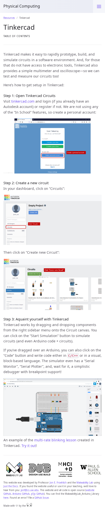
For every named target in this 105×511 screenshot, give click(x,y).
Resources (9, 17)
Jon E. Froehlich (58, 482)
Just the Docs (10, 486)
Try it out (28, 445)
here (5, 497)
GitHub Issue (41, 497)
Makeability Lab (84, 482)
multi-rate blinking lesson (55, 440)
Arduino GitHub (21, 493)
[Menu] (99, 6)
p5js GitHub (37, 493)
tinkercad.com (22, 101)
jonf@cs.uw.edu (30, 490)
